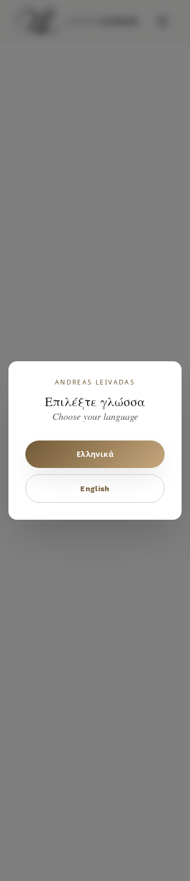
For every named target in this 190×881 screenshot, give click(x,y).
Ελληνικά (95, 454)
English (94, 488)
